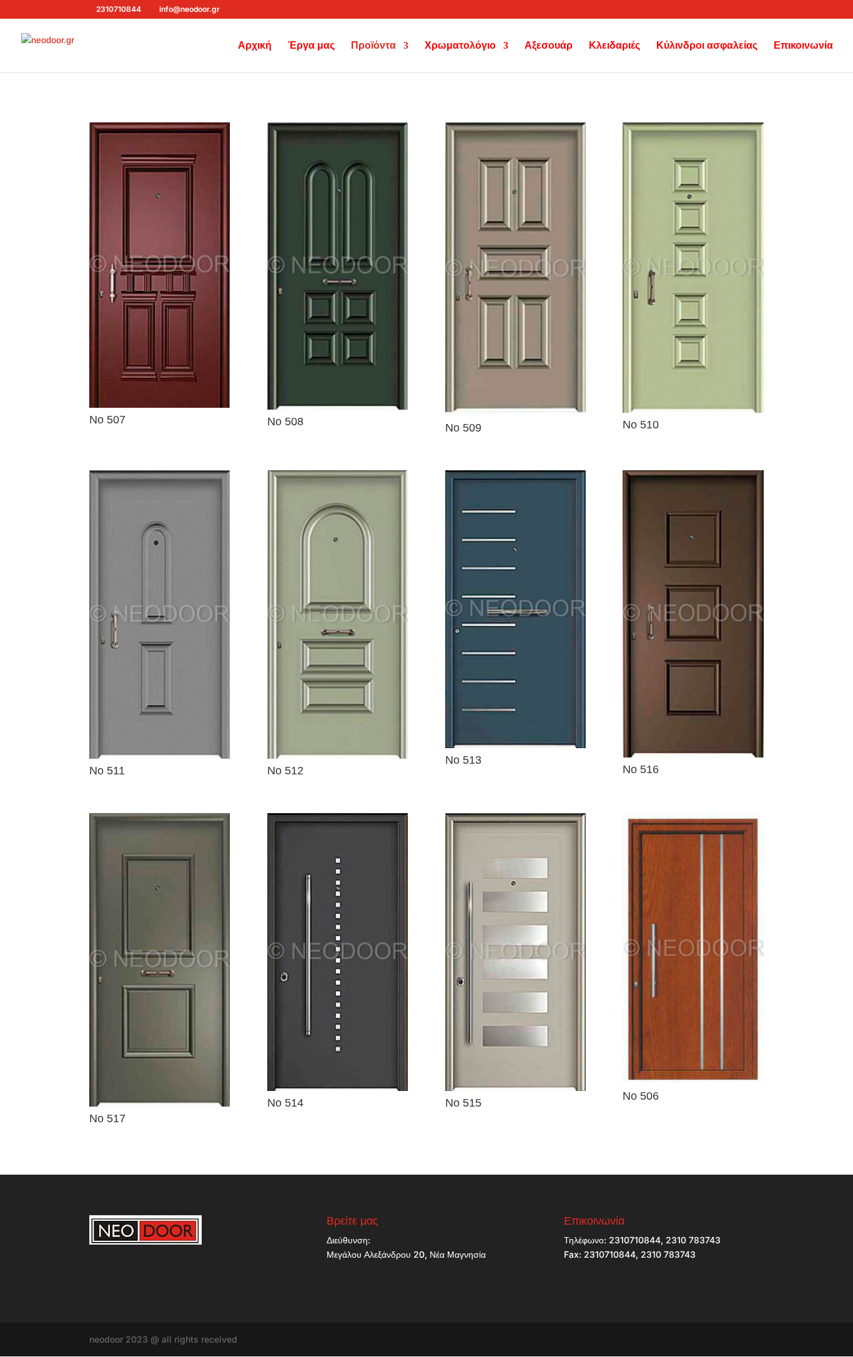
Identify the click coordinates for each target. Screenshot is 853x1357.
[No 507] (159, 404)
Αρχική (255, 46)
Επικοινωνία (803, 46)
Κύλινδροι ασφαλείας (706, 46)
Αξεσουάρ (549, 46)
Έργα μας (311, 46)
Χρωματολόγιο (460, 46)
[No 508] (337, 406)
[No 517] (159, 1103)
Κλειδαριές (614, 46)
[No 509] (515, 412)
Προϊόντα (373, 46)
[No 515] (515, 1087)
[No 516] (693, 754)
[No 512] (337, 755)
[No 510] (693, 409)
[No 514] (337, 1087)
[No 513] (515, 744)
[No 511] (159, 755)
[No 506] (693, 1080)
